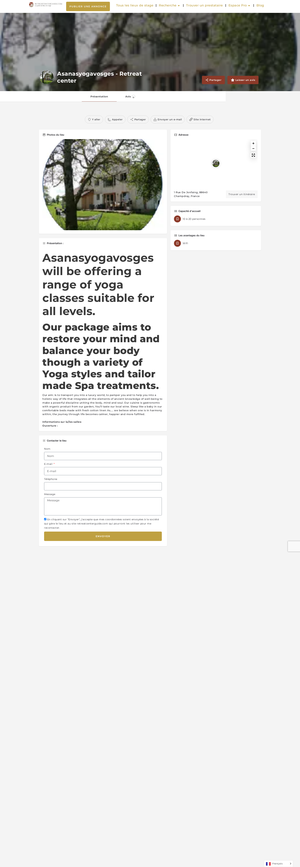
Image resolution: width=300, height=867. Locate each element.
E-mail (48, 463)
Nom (47, 448)
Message (49, 494)
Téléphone (50, 479)
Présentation (99, 96)
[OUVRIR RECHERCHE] (179, 5)
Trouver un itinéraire (241, 194)
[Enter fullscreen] (253, 155)
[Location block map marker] (215, 163)
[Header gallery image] (150, 52)
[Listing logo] (47, 77)
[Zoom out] (253, 148)
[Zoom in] (253, 143)
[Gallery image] (103, 184)
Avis (129, 97)
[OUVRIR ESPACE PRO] (249, 5)
